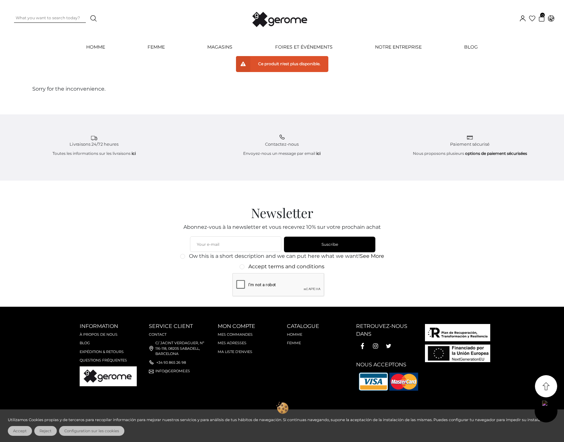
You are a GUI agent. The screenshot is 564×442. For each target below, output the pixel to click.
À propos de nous (99, 334)
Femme (294, 343)
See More (372, 256)
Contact (157, 334)
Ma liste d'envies (235, 351)
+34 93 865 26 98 (171, 362)
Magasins (219, 47)
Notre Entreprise (398, 47)
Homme (294, 334)
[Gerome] (280, 18)
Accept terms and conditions (286, 266)
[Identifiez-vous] (523, 18)
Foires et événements (304, 47)
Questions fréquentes (103, 360)
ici (134, 153)
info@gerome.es (172, 371)
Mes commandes (235, 334)
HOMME (95, 47)
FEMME (156, 47)
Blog (471, 47)
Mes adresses (232, 343)
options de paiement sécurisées (496, 153)
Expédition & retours (102, 351)
